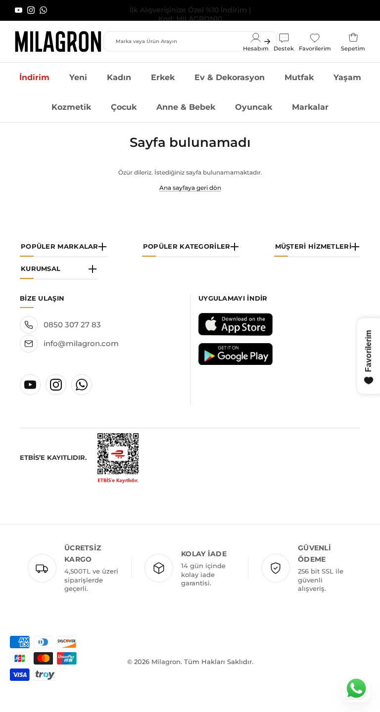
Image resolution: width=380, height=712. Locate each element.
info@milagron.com (81, 343)
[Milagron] (58, 41)
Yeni (78, 77)
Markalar (310, 107)
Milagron (166, 662)
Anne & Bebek (185, 107)
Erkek (163, 77)
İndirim (34, 77)
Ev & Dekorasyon (229, 77)
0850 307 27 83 (72, 324)
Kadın (119, 77)
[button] (63, 246)
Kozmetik (71, 107)
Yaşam (347, 77)
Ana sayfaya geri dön (190, 187)
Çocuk (124, 107)
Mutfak (299, 77)
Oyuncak (253, 107)
